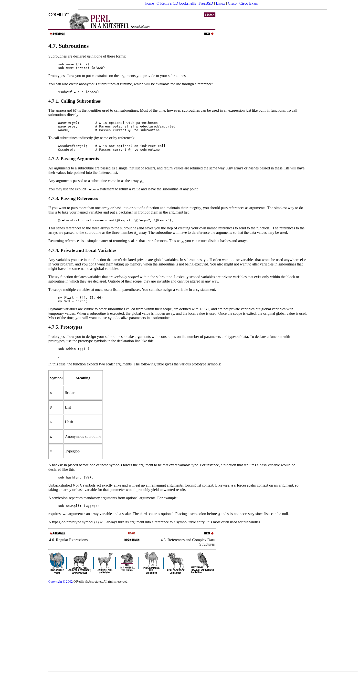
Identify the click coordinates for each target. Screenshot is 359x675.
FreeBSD (206, 3)
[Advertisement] (22, 336)
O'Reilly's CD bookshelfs (176, 3)
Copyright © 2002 (60, 581)
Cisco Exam (248, 3)
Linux (220, 3)
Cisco (232, 3)
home (149, 3)
